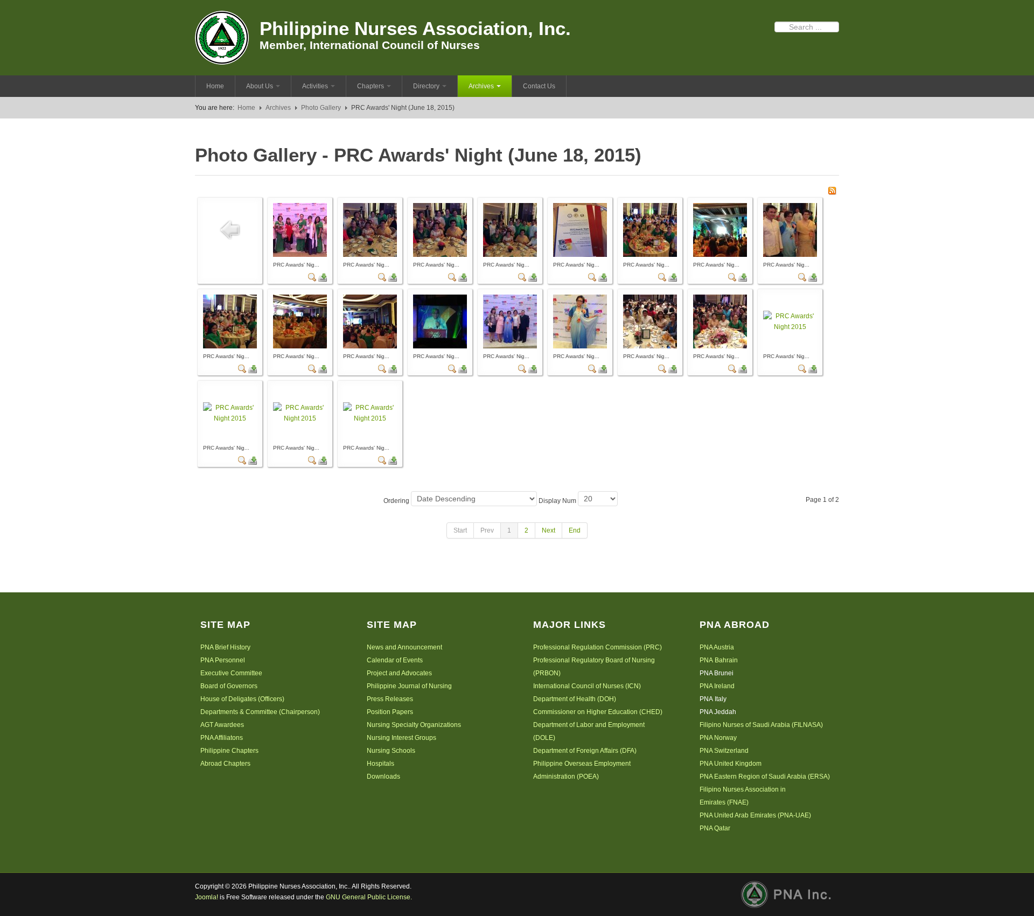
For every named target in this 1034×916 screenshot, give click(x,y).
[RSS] (832, 190)
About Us (259, 86)
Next (548, 530)
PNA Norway (718, 738)
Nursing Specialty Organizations (414, 725)
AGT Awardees (222, 725)
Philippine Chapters (229, 750)
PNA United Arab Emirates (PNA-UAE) (755, 815)
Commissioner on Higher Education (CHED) (597, 712)
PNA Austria (717, 647)
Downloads (383, 776)
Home (215, 86)
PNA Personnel (222, 660)
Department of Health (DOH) (574, 699)
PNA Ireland (717, 686)
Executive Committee (231, 673)
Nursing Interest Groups (401, 738)
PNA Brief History (225, 647)
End (575, 530)
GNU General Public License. (369, 897)
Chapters (370, 86)
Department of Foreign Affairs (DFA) (585, 750)
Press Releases (390, 699)
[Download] (322, 277)
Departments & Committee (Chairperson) (260, 712)
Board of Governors (228, 686)
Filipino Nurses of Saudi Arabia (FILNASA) (761, 725)
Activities (315, 86)
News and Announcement (404, 647)
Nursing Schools (391, 750)
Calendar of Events (395, 660)
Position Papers (390, 712)
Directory (426, 86)
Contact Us (539, 86)
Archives (481, 86)
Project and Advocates (399, 673)
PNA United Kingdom (730, 763)
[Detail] (312, 277)
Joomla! (206, 897)
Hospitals (380, 763)
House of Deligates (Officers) (242, 699)
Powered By (790, 894)
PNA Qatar (715, 828)
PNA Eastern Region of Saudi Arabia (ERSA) (765, 776)
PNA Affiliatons (221, 738)
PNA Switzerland (724, 750)
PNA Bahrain (719, 660)
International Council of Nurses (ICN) (587, 686)
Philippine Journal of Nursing (409, 686)
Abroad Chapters (225, 763)
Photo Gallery (321, 107)
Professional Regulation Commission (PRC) (597, 647)
